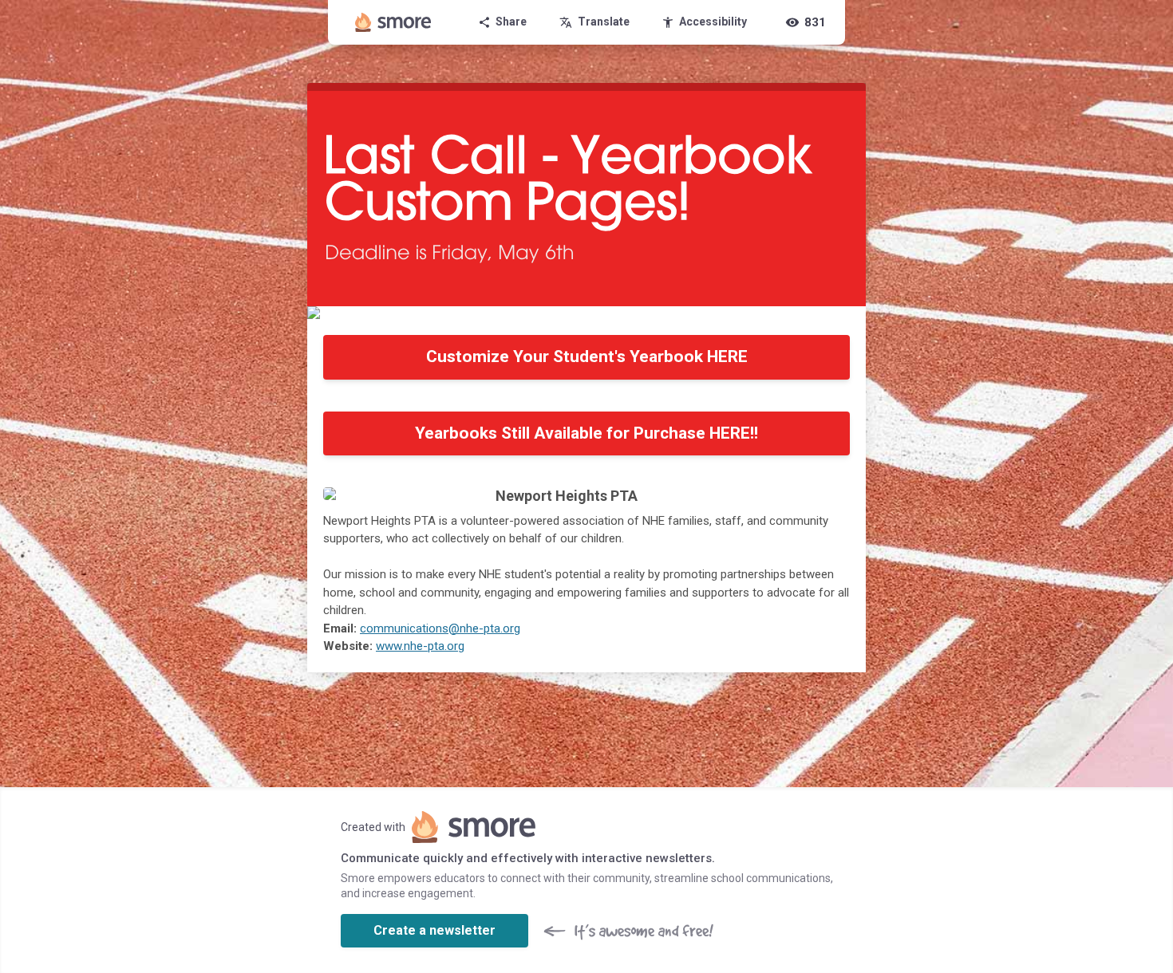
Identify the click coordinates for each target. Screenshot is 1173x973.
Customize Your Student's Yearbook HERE (587, 356)
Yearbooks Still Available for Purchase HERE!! (586, 433)
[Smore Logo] (393, 22)
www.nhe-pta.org (420, 646)
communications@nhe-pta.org (440, 628)
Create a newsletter (434, 930)
